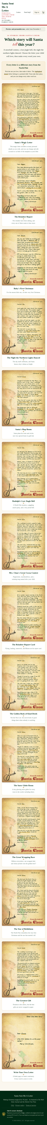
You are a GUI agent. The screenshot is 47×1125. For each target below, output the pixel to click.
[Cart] (43, 12)
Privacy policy (19, 1105)
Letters (18, 12)
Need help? (27, 12)
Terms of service (31, 1105)
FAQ (12, 1105)
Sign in (37, 12)
